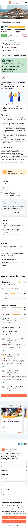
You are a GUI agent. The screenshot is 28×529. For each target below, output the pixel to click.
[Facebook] (19, 443)
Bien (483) (6, 293)
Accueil (2, 21)
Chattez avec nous (14, 212)
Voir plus (4, 350)
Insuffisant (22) (7, 298)
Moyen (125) (6, 295)
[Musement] (14, 2)
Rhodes (7, 21)
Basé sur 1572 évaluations (13, 36)
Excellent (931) (7, 291)
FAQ (2, 492)
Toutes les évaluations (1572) (11, 288)
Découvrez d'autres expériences (16, 173)
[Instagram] (25, 443)
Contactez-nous (4, 494)
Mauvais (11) (6, 300)
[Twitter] (22, 443)
